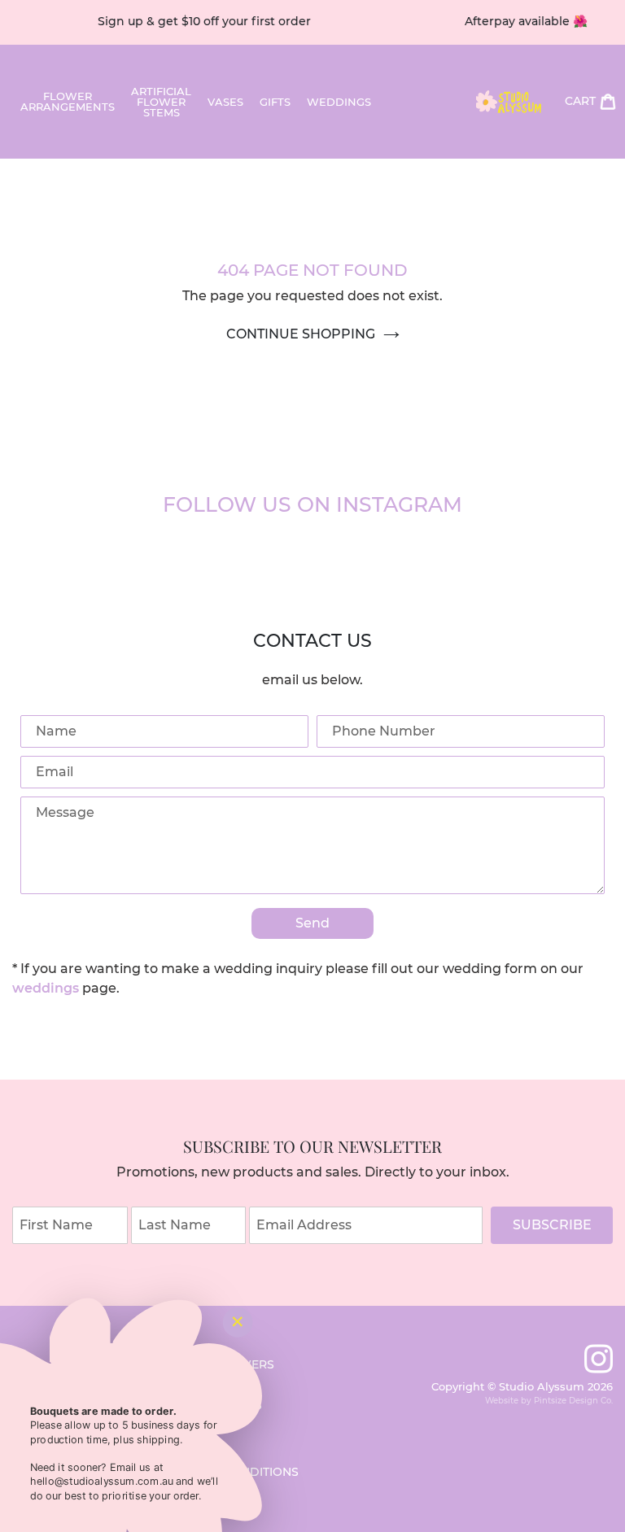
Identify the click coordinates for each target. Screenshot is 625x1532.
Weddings (339, 102)
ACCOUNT (512, 170)
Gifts (275, 102)
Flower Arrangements (67, 101)
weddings (45, 988)
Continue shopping (300, 334)
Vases (225, 102)
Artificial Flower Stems (161, 102)
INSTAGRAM (434, 170)
